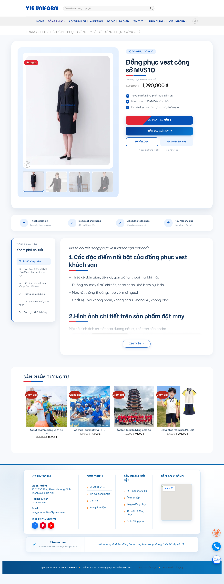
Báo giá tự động (98, 507)
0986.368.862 (39, 502)
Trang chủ (35, 32)
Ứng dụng (156, 21)
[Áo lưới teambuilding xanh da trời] (46, 406)
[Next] (104, 111)
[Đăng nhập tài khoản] (195, 21)
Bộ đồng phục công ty (71, 32)
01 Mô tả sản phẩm (30, 261)
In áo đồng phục (136, 521)
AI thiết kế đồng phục (135, 513)
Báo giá (124, 21)
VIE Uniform (177, 21)
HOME (40, 21)
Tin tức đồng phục (100, 493)
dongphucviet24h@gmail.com (48, 512)
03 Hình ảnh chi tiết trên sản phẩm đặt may (32, 285)
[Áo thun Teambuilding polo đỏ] (134, 406)
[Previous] (32, 111)
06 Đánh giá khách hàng (33, 312)
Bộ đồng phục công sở (119, 32)
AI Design (96, 21)
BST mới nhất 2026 (137, 490)
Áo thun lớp (77, 21)
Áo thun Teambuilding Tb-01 (90, 430)
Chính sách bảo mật (146, 567)
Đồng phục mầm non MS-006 (177, 430)
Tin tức (138, 21)
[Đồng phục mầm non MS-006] (177, 406)
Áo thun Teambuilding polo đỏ (134, 430)
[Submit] (151, 8)
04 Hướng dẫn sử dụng (32, 294)
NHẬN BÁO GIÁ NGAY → (159, 131)
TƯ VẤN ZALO (142, 142)
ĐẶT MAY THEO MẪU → (159, 120)
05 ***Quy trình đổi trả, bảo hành (34, 303)
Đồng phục (55, 21)
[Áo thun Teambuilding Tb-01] (90, 406)
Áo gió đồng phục (136, 504)
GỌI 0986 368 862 (176, 142)
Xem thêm (135, 344)
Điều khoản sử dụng (173, 567)
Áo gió (111, 21)
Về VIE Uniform (98, 487)
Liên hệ (94, 500)
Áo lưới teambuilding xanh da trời (46, 432)
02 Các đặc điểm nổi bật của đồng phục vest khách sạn (33, 272)
